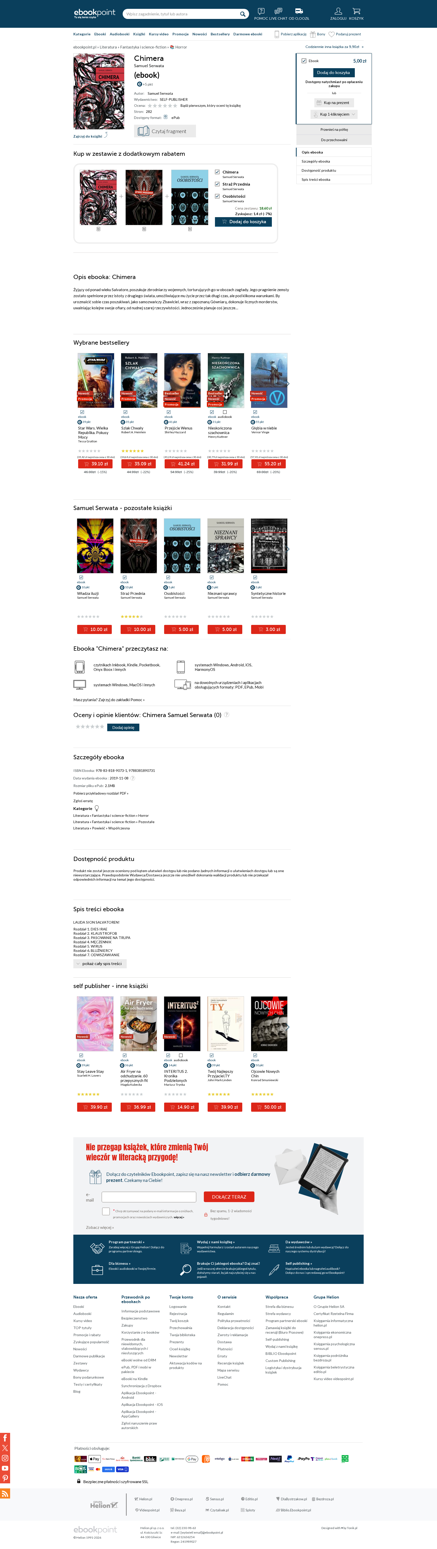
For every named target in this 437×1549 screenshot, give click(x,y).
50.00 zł (272, 1107)
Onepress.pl (184, 1499)
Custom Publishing (280, 1360)
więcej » (179, 1217)
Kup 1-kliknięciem (334, 114)
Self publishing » (299, 1263)
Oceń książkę (179, 1349)
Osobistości (234, 196)
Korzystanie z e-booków (140, 1332)
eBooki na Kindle (134, 1379)
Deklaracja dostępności (235, 1328)
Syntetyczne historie (268, 593)
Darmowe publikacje (89, 1356)
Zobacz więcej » (100, 1227)
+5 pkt (148, 84)
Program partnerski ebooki (286, 1320)
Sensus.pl (217, 1499)
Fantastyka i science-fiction (113, 815)
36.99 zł (142, 1107)
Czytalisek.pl (219, 1510)
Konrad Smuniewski (264, 1080)
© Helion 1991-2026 (87, 1537)
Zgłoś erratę (83, 801)
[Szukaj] (242, 14)
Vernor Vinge (260, 432)
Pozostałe (146, 822)
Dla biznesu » (119, 1263)
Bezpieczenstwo (134, 1318)
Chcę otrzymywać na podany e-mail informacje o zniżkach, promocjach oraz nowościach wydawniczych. (153, 1213)
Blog (76, 1391)
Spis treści (316, 179)
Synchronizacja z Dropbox (141, 1386)
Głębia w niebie (264, 428)
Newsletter (178, 1356)
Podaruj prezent (348, 34)
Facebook (5, 1438)
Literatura (81, 815)
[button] (287, 383)
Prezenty (176, 1342)
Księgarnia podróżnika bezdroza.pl (331, 1357)
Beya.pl (180, 1510)
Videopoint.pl (149, 1510)
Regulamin (225, 1313)
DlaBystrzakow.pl (294, 1499)
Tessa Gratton (87, 441)
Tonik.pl (352, 1528)
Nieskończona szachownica (220, 430)
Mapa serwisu (228, 1370)
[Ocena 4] (165, 106)
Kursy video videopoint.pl (334, 1379)
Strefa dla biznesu (280, 1306)
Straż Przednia (236, 184)
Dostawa (224, 1342)
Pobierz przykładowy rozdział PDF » (100, 793)
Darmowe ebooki (247, 34)
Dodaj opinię (123, 727)
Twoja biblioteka (182, 1335)
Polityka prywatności (233, 1320)
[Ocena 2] (155, 106)
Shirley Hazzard (175, 432)
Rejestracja (178, 1313)
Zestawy (80, 1363)
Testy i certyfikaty (87, 1384)
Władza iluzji (88, 593)
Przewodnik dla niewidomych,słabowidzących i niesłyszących (134, 1346)
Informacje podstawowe (140, 1311)
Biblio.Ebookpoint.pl (296, 1510)
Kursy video (159, 34)
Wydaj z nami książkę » (216, 1242)
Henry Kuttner (218, 437)
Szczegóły (316, 161)
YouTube (5, 1468)
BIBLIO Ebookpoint (281, 1353)
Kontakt (224, 1306)
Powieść (98, 828)
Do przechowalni (334, 140)
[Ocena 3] (160, 106)
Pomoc (136, 699)
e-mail (90, 1197)
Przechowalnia (180, 1328)
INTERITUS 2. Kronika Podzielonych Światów (176, 1078)
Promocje (180, 34)
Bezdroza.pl (325, 1499)
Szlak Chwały (132, 428)
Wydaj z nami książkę (282, 1346)
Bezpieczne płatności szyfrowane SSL (115, 1481)
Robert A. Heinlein (133, 432)
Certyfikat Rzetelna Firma (334, 1313)
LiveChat (224, 1377)
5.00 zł (185, 629)
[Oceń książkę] (163, 105)
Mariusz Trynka (174, 1084)
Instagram (5, 1458)
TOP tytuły (82, 1328)
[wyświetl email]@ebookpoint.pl (202, 1532)
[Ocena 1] (150, 106)
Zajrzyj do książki (87, 136)
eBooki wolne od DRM (138, 1360)
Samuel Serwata (160, 93)
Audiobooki (119, 34)
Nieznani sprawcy (222, 593)
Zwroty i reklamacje (232, 1335)
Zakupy (127, 1325)
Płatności (224, 1349)
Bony (321, 34)
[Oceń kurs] (90, 726)
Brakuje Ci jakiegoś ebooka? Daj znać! (228, 1263)
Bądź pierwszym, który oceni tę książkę (211, 105)
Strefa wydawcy (278, 1313)
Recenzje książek (230, 1363)
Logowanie (178, 1306)
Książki (139, 34)
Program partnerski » (126, 1242)
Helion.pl (145, 1499)
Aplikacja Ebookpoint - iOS (142, 1404)
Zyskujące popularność (91, 1342)
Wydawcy (81, 1370)
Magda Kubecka (131, 1084)
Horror (143, 815)
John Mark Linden (220, 1080)
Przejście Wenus (178, 428)
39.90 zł (98, 1107)
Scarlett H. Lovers (89, 1075)
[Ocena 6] (175, 106)
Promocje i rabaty (87, 1335)
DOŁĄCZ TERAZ (229, 1197)
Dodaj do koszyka (333, 72)
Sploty (250, 1510)
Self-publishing (277, 1339)
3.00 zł (272, 629)
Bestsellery (220, 34)
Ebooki (100, 34)
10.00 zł (98, 629)
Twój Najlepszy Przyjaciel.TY (220, 1073)
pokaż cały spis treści (102, 963)
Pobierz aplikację (294, 34)
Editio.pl (252, 1499)
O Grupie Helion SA (329, 1306)
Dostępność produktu (319, 170)
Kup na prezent (336, 102)
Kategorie (82, 34)
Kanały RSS (5, 1493)
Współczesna (119, 828)
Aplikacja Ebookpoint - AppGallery (138, 1413)
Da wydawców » (299, 1242)
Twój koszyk (179, 1320)
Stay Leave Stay (90, 1071)
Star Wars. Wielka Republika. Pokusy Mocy (93, 432)
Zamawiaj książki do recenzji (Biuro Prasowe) (284, 1330)
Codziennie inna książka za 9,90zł (332, 47)
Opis (312, 152)
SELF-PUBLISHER (174, 99)
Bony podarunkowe (88, 1377)
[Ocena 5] (170, 106)
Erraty (222, 1356)
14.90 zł (185, 1107)
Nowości (199, 34)
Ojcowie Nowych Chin (265, 1073)
